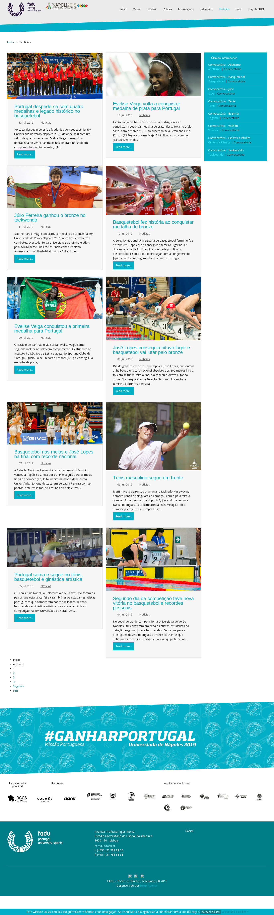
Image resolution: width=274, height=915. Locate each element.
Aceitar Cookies (210, 912)
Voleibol (213, 130)
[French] (143, 876)
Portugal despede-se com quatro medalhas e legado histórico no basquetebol (48, 111)
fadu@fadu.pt (106, 846)
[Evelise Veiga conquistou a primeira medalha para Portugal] (54, 298)
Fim (15, 690)
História (152, 9)
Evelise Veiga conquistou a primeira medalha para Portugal (51, 328)
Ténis (211, 106)
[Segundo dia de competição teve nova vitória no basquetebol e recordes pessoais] (153, 559)
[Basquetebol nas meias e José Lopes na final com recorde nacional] (54, 423)
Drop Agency (149, 885)
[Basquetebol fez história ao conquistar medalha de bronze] (153, 190)
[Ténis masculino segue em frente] (153, 436)
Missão (137, 9)
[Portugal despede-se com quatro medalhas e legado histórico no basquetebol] (54, 76)
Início (123, 9)
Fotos (238, 9)
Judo (211, 93)
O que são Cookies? (235, 912)
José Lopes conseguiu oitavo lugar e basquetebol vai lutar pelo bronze (151, 350)
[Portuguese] (131, 876)
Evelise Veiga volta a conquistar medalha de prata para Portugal (146, 106)
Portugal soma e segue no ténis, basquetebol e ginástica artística (48, 577)
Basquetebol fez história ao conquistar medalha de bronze (153, 224)
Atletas (167, 9)
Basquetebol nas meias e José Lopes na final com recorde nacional (53, 454)
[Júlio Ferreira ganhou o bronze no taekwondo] (54, 187)
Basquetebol (216, 81)
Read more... (25, 154)
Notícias (224, 9)
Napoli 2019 (256, 9)
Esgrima (213, 118)
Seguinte (18, 686)
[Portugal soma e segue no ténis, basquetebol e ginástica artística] (54, 547)
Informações (186, 9)
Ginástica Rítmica (219, 142)
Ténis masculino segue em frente (148, 477)
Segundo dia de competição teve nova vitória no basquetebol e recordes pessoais (153, 603)
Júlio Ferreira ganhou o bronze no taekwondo (49, 218)
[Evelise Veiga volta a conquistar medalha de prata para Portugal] (153, 74)
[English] (137, 876)
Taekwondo (216, 154)
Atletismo (214, 69)
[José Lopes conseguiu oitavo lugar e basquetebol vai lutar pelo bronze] (153, 308)
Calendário (206, 9)
